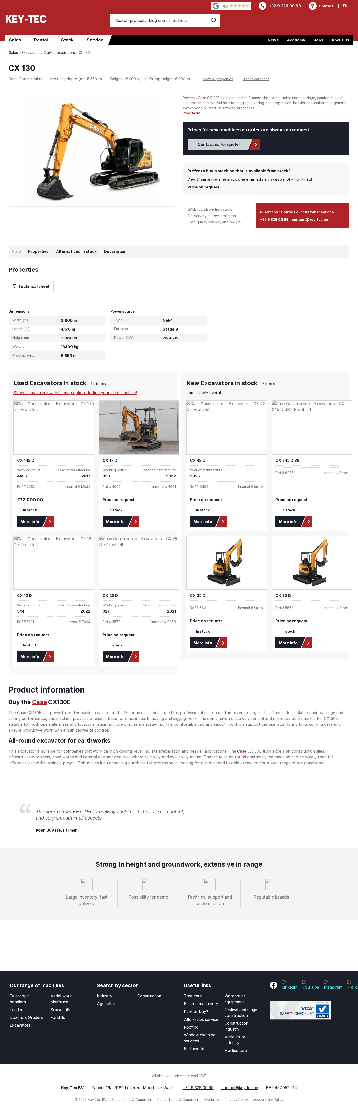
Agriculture (107, 1003)
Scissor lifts (60, 1009)
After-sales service (201, 1019)
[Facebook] (273, 984)
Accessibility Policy (268, 1099)
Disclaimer (212, 1099)
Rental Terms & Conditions (178, 1099)
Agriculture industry (235, 1039)
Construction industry (236, 1026)
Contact (326, 6)
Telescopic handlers (19, 998)
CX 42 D (198, 460)
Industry (104, 995)
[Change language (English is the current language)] (348, 5)
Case (202, 98)
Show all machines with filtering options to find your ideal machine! (75, 392)
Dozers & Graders (26, 1017)
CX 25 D (110, 595)
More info (29, 521)
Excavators (20, 1025)
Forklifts (57, 1017)
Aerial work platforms (61, 998)
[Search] (213, 20)
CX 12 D (24, 595)
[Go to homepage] (26, 19)
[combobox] (157, 20)
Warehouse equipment (235, 998)
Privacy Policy (237, 1099)
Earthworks (194, 1048)
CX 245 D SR (287, 460)
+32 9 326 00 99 (285, 5)
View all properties (218, 79)
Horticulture (236, 1050)
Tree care (193, 995)
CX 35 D (198, 595)
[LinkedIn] (290, 984)
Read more (191, 113)
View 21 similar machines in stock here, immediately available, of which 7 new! (250, 179)
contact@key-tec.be (310, 220)
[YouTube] (310, 984)
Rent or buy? (196, 1011)
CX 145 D (25, 460)
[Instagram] (333, 984)
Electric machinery (201, 1003)
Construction (149, 995)
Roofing (191, 1027)
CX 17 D (110, 460)
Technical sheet (256, 79)
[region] (92, 150)
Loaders (17, 1009)
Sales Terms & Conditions (132, 1099)
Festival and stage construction (241, 1012)
